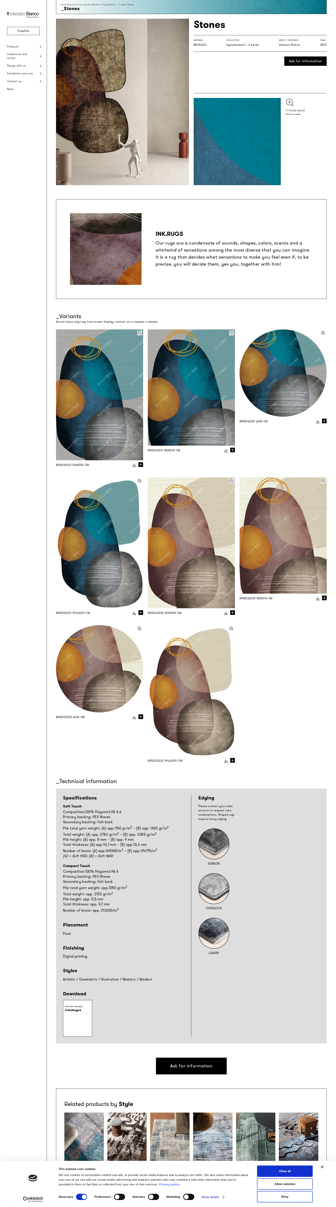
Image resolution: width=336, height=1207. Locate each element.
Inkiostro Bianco (289, 45)
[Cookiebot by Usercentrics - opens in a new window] (33, 1199)
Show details (210, 1197)
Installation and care (20, 73)
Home (63, 4)
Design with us (16, 66)
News (10, 89)
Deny (284, 1196)
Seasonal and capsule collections (84, 4)
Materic (129, 979)
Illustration (110, 979)
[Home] (23, 17)
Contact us (14, 81)
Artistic (69, 979)
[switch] (119, 1197)
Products (12, 46)
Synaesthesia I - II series (113, 4)
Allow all (285, 1171)
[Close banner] (322, 1167)
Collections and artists (17, 56)
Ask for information (305, 61)
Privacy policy (169, 1184)
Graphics (23, 31)
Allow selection (285, 1184)
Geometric (88, 979)
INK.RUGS (200, 45)
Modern (146, 979)
